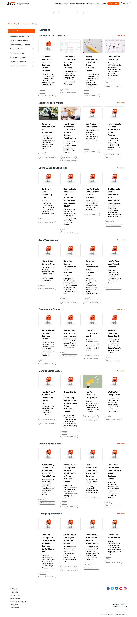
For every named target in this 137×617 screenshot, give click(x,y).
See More (121, 35)
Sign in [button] (125, 3)
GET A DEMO (113, 3)
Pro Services (80, 3)
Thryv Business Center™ (21, 24)
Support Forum (58, 3)
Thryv (10, 24)
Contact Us (14, 592)
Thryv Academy (69, 3)
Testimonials (14, 608)
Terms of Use (15, 595)
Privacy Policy (15, 598)
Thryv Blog (14, 605)
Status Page (90, 3)
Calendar (35, 24)
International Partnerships (19, 601)
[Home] (11, 3)
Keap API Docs (101, 3)
